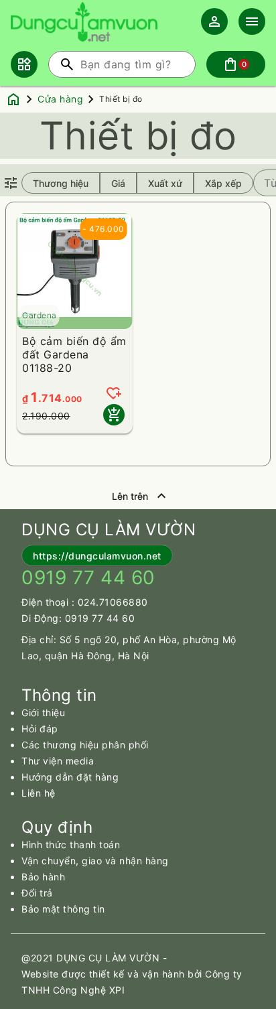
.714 (50, 398)
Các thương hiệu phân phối (85, 744)
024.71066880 (113, 602)
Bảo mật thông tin (63, 909)
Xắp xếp (223, 183)
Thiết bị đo (121, 99)
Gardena (39, 315)
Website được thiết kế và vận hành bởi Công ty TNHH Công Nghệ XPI (132, 982)
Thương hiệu (60, 183)
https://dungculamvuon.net (97, 555)
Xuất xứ (165, 183)
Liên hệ (38, 793)
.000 (72, 399)
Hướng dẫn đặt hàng (70, 777)
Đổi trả (37, 892)
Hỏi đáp (39, 728)
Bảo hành (43, 876)
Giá (118, 183)
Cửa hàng (60, 99)
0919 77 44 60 (100, 618)
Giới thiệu (43, 712)
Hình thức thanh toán (70, 844)
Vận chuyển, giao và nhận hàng (95, 860)
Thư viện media (57, 760)
